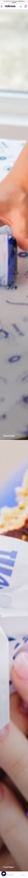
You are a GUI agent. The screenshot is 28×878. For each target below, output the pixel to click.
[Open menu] (2, 6)
